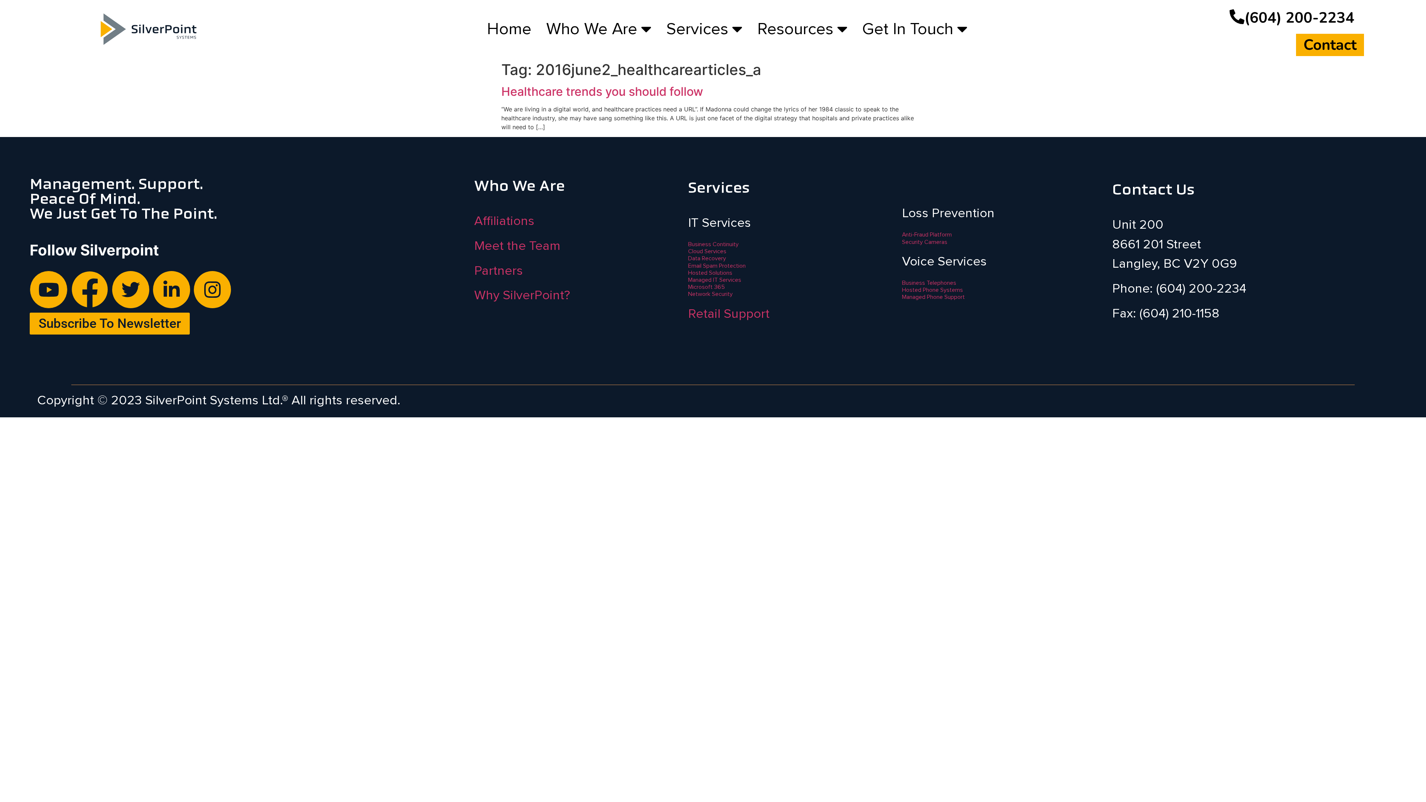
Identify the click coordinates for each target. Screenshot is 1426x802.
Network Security (710, 294)
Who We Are (591, 29)
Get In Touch (907, 29)
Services (697, 29)
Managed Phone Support (933, 297)
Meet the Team (517, 246)
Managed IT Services (714, 280)
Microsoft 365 (706, 287)
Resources (795, 29)
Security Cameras (924, 242)
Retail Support (728, 314)
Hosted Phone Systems (932, 290)
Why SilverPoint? (522, 295)
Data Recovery (707, 258)
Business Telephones (929, 283)
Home (509, 29)
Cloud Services (707, 251)
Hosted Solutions (710, 273)
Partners (498, 270)
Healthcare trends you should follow (602, 91)
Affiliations (504, 221)
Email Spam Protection (717, 266)
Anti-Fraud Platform (927, 234)
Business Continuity (713, 244)
